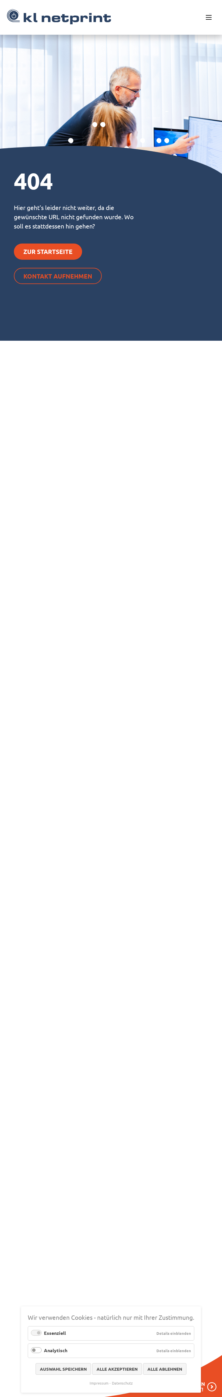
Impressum (99, 1383)
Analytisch (55, 1350)
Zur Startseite (48, 251)
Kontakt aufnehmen (57, 276)
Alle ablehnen (164, 1369)
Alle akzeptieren (117, 1369)
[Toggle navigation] (208, 17)
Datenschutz (122, 1383)
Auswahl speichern (63, 1369)
